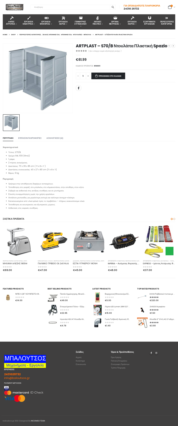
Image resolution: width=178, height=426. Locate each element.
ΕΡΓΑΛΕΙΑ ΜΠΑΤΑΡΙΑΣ (45, 22)
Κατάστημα (80, 361)
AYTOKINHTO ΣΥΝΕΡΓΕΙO (116, 261)
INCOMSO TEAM (38, 420)
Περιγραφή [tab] (8, 138)
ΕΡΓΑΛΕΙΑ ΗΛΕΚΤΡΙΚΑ (28, 22)
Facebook (78, 88)
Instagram (156, 353)
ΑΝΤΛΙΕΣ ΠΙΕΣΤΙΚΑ (97, 22)
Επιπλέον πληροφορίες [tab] (30, 138)
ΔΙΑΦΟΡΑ (76, 261)
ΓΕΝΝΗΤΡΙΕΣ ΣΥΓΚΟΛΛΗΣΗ (80, 22)
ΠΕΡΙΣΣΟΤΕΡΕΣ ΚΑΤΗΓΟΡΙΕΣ (167, 22)
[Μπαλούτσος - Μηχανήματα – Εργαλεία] (14, 7)
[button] (171, 219)
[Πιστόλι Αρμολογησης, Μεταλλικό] (53, 297)
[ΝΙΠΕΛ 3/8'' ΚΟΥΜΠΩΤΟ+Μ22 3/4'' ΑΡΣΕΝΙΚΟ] (8, 297)
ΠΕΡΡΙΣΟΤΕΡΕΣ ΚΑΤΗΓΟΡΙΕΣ (13, 261)
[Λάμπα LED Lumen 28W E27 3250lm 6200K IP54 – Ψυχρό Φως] (97, 310)
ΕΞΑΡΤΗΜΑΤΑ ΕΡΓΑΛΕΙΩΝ (149, 22)
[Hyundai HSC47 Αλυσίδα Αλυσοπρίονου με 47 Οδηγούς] (53, 322)
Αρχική (78, 357)
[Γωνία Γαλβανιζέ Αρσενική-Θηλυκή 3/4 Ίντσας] (97, 322)
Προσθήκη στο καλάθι (110, 76)
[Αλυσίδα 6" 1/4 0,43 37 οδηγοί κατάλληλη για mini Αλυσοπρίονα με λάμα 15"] (142, 322)
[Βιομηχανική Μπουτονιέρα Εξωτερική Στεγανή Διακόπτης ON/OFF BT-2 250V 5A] (97, 297)
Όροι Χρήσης (116, 357)
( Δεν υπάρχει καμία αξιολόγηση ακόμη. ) (104, 51)
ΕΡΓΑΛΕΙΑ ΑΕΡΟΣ (63, 22)
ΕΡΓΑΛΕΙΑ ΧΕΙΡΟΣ (132, 22)
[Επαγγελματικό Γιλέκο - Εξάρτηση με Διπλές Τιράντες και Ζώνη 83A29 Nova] (53, 310)
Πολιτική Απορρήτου (119, 361)
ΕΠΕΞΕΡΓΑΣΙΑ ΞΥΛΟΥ (45, 261)
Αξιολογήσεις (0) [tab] (54, 138)
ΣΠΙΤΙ (25, 261)
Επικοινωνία (81, 364)
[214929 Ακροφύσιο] (142, 310)
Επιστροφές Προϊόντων (120, 364)
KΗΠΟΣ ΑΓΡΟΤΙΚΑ (10, 22)
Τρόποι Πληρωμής (118, 367)
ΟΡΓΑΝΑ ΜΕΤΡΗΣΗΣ (114, 22)
